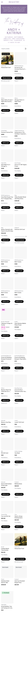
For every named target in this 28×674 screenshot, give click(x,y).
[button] (11, 62)
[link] (7, 67)
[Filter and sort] (26, 48)
